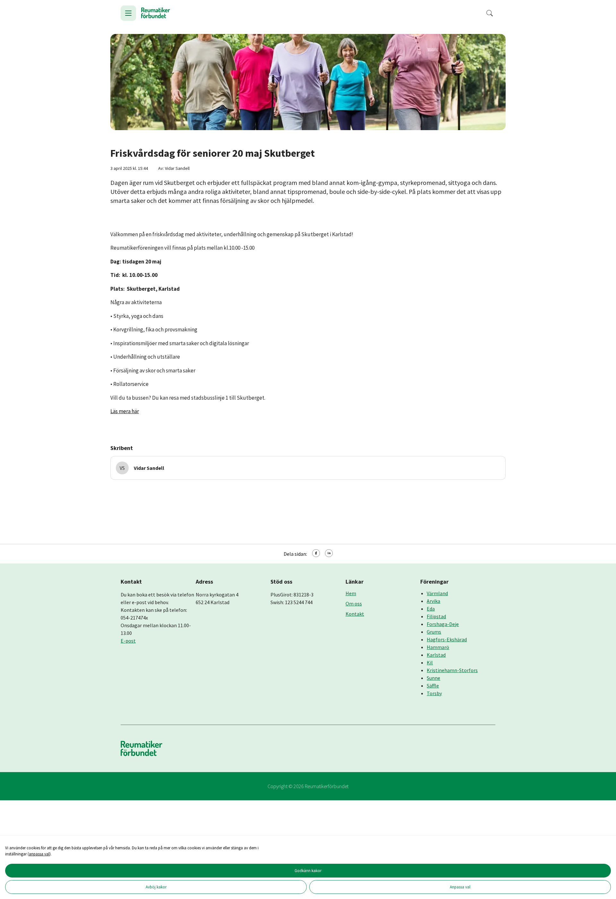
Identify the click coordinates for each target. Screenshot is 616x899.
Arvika (433, 601)
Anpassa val (460, 886)
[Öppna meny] (128, 13)
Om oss (354, 603)
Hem (351, 593)
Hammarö (438, 647)
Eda (431, 608)
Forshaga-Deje (443, 624)
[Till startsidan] (155, 13)
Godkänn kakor (308, 870)
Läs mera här (124, 411)
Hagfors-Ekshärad (447, 639)
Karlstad (436, 655)
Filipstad (436, 616)
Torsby (434, 693)
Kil (430, 662)
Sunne (433, 678)
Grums (434, 631)
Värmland (437, 593)
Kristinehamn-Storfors (452, 670)
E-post (128, 640)
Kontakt (355, 614)
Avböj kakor (156, 886)
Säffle (433, 685)
